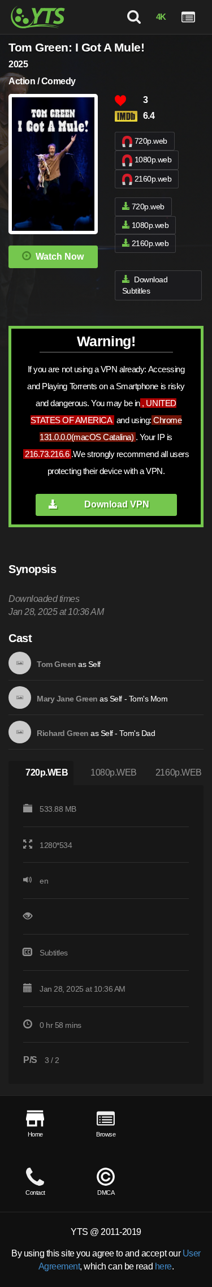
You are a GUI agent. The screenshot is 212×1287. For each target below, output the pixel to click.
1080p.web (153, 159)
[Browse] (188, 17)
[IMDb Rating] (129, 116)
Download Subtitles (145, 285)
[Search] (133, 17)
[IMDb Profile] (19, 663)
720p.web (151, 140)
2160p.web (153, 178)
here (163, 1266)
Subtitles (54, 952)
